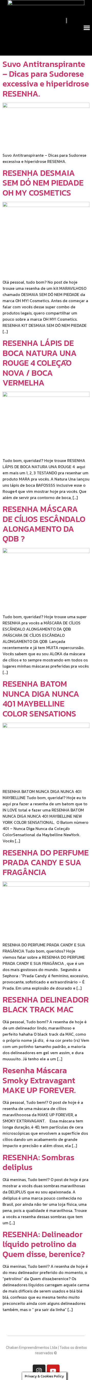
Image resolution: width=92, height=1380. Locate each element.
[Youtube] (53, 1371)
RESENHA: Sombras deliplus (38, 1162)
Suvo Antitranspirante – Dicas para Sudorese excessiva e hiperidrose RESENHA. (46, 79)
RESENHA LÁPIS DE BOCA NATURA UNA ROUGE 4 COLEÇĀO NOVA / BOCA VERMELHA (40, 363)
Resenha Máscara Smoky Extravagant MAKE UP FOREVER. (39, 1080)
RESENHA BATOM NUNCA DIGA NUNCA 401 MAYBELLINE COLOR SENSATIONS (41, 699)
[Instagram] (39, 1371)
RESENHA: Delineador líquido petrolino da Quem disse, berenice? (44, 1244)
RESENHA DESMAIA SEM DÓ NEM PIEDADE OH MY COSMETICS (43, 183)
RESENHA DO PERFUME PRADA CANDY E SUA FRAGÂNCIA (46, 862)
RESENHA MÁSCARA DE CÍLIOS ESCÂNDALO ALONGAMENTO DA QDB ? (44, 524)
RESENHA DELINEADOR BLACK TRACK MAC (46, 1004)
